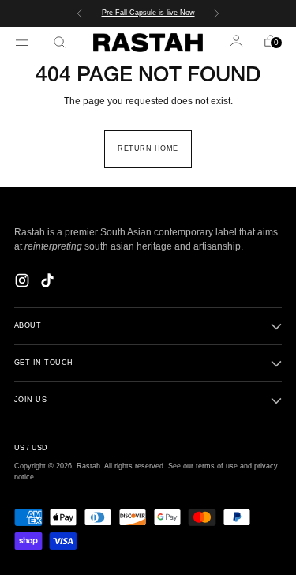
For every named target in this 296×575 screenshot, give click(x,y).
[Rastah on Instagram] (23, 282)
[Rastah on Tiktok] (48, 282)
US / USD (30, 448)
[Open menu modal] (24, 42)
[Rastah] (148, 42)
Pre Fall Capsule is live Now (148, 13)
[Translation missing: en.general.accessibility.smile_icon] (237, 43)
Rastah (88, 466)
